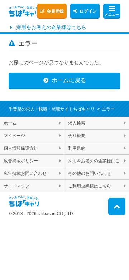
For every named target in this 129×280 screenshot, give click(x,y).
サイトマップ (16, 185)
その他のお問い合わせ (89, 173)
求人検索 (76, 123)
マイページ (14, 135)
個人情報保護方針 (21, 148)
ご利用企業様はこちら (89, 185)
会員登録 (55, 11)
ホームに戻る (69, 80)
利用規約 (76, 148)
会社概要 (76, 135)
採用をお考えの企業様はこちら (51, 27)
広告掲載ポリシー (21, 160)
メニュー (112, 15)
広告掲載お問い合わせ (25, 173)
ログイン (88, 11)
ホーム (10, 123)
